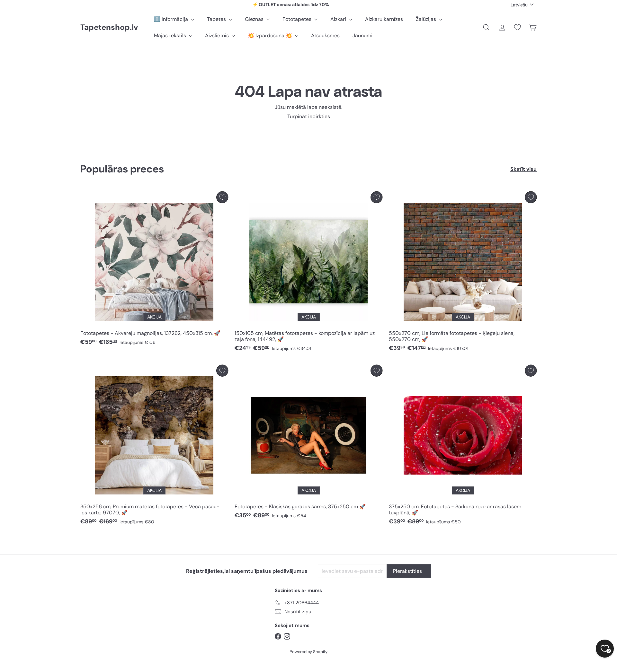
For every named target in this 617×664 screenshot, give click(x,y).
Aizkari (338, 19)
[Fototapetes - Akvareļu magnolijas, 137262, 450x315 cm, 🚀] (154, 270)
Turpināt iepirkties (308, 116)
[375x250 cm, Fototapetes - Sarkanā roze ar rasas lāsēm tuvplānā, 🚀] (463, 447)
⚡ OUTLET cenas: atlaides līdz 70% (290, 4)
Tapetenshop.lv (109, 27)
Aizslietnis (217, 35)
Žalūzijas (426, 19)
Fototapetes (297, 19)
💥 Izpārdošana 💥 (270, 35)
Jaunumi (362, 35)
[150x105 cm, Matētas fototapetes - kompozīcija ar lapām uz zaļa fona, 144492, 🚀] (308, 273)
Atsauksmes (325, 35)
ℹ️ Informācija (171, 19)
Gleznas (255, 19)
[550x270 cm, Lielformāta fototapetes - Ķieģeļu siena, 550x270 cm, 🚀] (463, 273)
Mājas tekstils (170, 35)
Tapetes (217, 19)
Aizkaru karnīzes (384, 19)
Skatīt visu (523, 169)
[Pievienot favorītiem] (222, 197)
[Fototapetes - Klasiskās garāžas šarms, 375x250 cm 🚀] (308, 444)
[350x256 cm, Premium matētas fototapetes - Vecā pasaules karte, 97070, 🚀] (154, 447)
